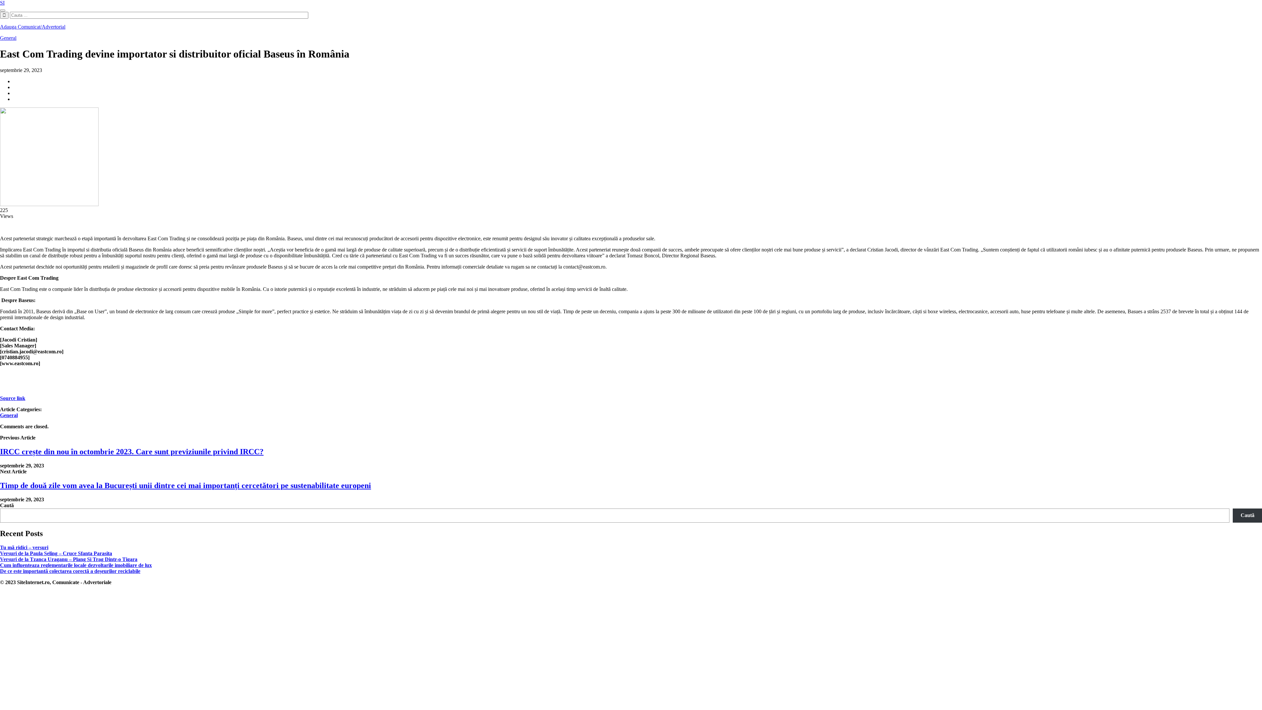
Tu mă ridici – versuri (24, 547)
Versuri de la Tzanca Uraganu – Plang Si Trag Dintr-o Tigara (68, 559)
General (8, 38)
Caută (7, 505)
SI (2, 3)
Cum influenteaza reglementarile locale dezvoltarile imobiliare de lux (76, 565)
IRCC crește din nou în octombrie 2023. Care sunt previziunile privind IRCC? (132, 451)
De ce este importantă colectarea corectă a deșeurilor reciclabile (70, 571)
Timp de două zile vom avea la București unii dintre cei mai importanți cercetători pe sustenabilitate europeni (185, 485)
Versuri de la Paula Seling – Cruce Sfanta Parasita (56, 553)
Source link (12, 398)
